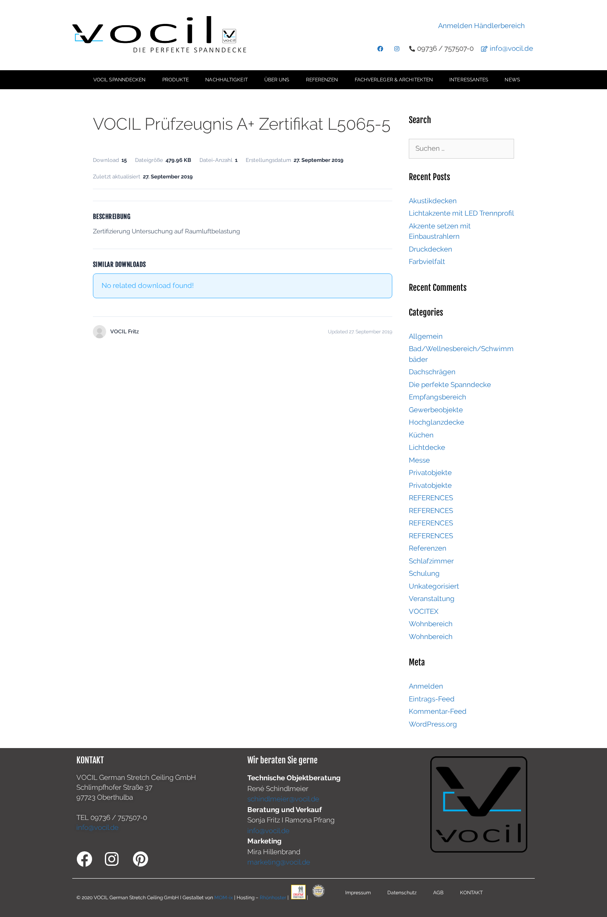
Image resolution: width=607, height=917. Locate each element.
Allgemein (426, 336)
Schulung (424, 573)
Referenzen (427, 548)
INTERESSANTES (468, 80)
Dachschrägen (432, 372)
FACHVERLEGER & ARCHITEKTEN (394, 80)
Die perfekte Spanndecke (450, 384)
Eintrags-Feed (432, 699)
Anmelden (426, 686)
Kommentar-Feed (438, 711)
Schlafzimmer (431, 561)
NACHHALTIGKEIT (226, 80)
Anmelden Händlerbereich (481, 25)
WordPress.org (433, 724)
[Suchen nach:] (461, 148)
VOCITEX (424, 611)
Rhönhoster (273, 897)
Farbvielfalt (427, 261)
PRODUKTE (175, 80)
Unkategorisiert (434, 586)
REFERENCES (431, 498)
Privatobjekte (430, 472)
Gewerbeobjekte (436, 410)
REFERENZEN (322, 80)
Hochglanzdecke (436, 422)
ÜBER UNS (276, 80)
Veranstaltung (432, 598)
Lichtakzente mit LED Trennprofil (461, 213)
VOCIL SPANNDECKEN (119, 80)
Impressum (358, 893)
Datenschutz (402, 893)
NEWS (512, 80)
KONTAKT (471, 893)
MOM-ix (224, 897)
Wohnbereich (431, 624)
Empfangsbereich (437, 397)
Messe (419, 460)
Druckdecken (430, 249)
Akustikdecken (433, 201)
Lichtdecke (427, 447)
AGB (438, 893)
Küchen (421, 435)
